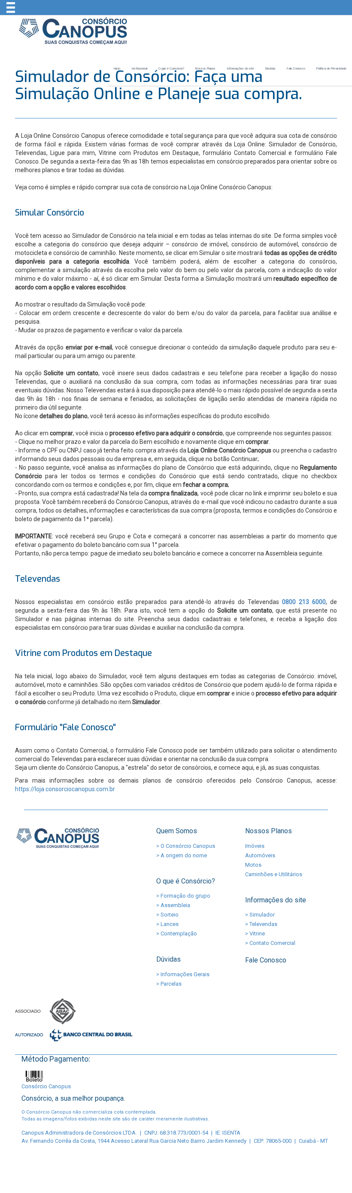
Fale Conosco (296, 68)
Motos (253, 865)
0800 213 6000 (304, 601)
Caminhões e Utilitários (273, 874)
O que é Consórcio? (171, 68)
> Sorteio (167, 914)
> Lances (167, 924)
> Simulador (260, 914)
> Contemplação (176, 933)
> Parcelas (169, 984)
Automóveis (260, 855)
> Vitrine (255, 933)
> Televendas (261, 924)
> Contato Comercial (270, 943)
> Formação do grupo (183, 895)
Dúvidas (270, 68)
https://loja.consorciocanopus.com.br (65, 789)
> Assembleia (173, 905)
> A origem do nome (181, 855)
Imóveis (254, 846)
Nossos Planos (205, 68)
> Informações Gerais (182, 974)
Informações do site (240, 68)
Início (116, 68)
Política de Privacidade (331, 68)
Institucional (139, 68)
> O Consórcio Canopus (185, 846)
